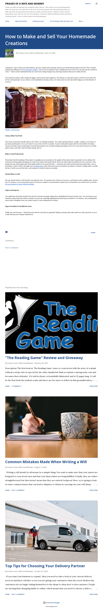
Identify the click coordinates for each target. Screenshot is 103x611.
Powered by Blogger (53, 603)
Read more (94, 386)
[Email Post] (6, 233)
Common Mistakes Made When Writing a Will (46, 461)
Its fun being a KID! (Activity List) (61, 21)
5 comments (16, 386)
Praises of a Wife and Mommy (24, 3)
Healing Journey (38, 21)
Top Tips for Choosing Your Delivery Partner (45, 565)
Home (7, 21)
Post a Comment (11, 248)
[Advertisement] (51, 269)
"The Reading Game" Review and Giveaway (44, 357)
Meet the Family (21, 21)
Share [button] (93, 233)
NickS (56, 606)
